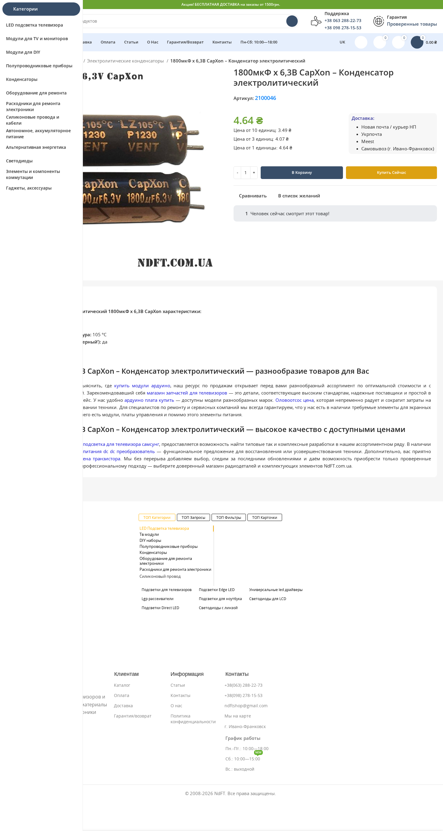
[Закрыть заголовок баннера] (435, 4)
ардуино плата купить (149, 400)
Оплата (121, 695)
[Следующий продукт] (434, 62)
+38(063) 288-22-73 (243, 685)
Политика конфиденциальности (193, 719)
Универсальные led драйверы (276, 590)
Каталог (122, 685)
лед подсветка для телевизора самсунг (116, 444)
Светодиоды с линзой (218, 608)
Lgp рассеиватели (158, 599)
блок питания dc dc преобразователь (113, 451)
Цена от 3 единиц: (254, 139)
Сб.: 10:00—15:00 (243, 757)
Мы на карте (238, 716)
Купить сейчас (391, 172)
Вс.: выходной (239, 769)
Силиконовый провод (160, 576)
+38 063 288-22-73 (343, 20)
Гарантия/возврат (133, 716)
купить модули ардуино (142, 385)
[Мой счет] (361, 42)
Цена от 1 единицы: (256, 147)
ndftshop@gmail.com (246, 705)
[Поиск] (292, 21)
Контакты (180, 695)
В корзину (302, 172)
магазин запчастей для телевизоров (187, 392)
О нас (176, 705)
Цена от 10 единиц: (255, 130)
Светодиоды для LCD (267, 599)
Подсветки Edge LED (217, 590)
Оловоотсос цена (294, 400)
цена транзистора (100, 458)
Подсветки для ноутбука (220, 599)
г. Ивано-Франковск (245, 726)
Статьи (178, 685)
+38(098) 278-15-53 (243, 695)
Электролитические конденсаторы (126, 60)
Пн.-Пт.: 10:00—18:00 (247, 748)
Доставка (123, 705)
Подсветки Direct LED (160, 608)
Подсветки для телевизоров (167, 590)
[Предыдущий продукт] (422, 62)
